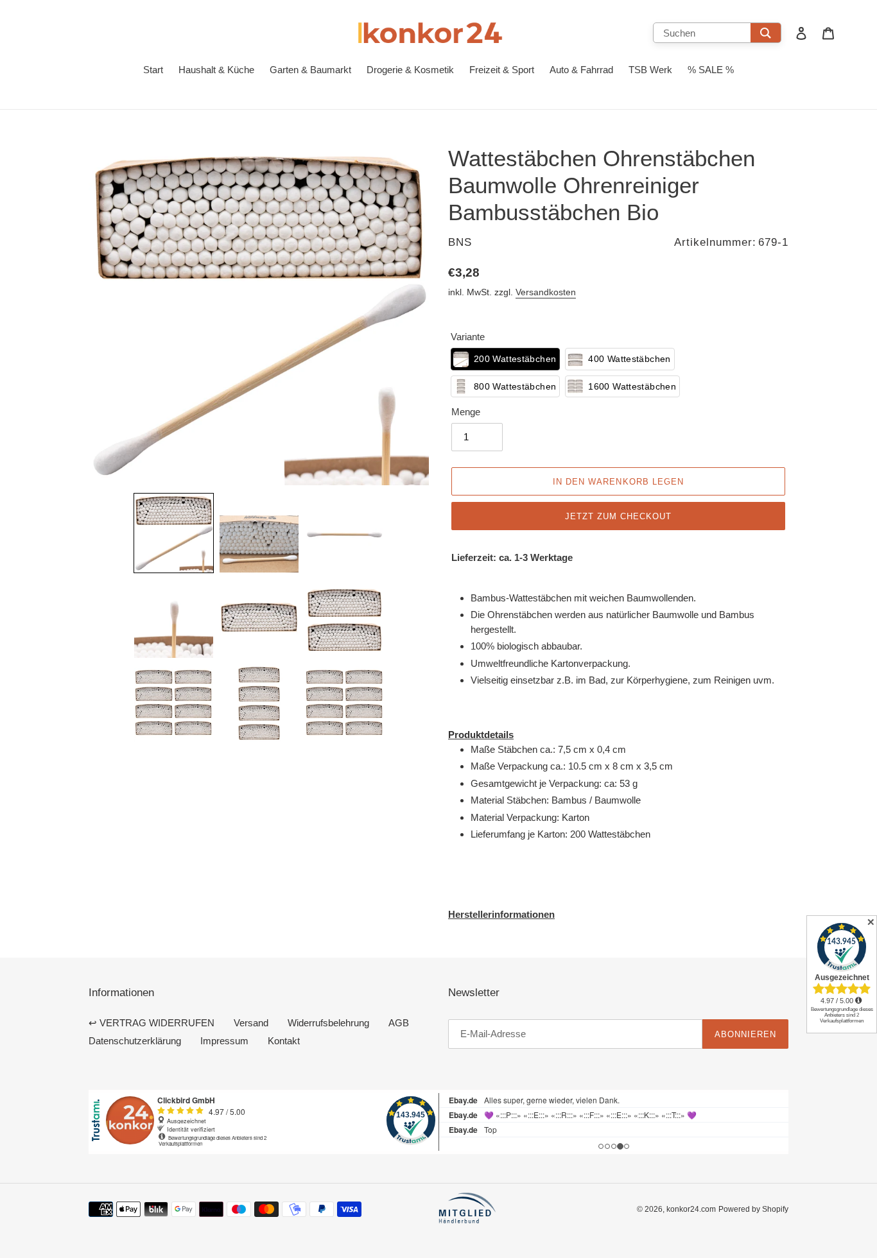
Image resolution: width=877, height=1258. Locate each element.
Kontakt (284, 1040)
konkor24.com (691, 1209)
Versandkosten (546, 292)
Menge (465, 411)
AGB (398, 1022)
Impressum (224, 1040)
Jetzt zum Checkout (618, 516)
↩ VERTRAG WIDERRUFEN (151, 1022)
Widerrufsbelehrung (328, 1022)
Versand (251, 1022)
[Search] (766, 32)
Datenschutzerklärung (135, 1040)
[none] (174, 533)
